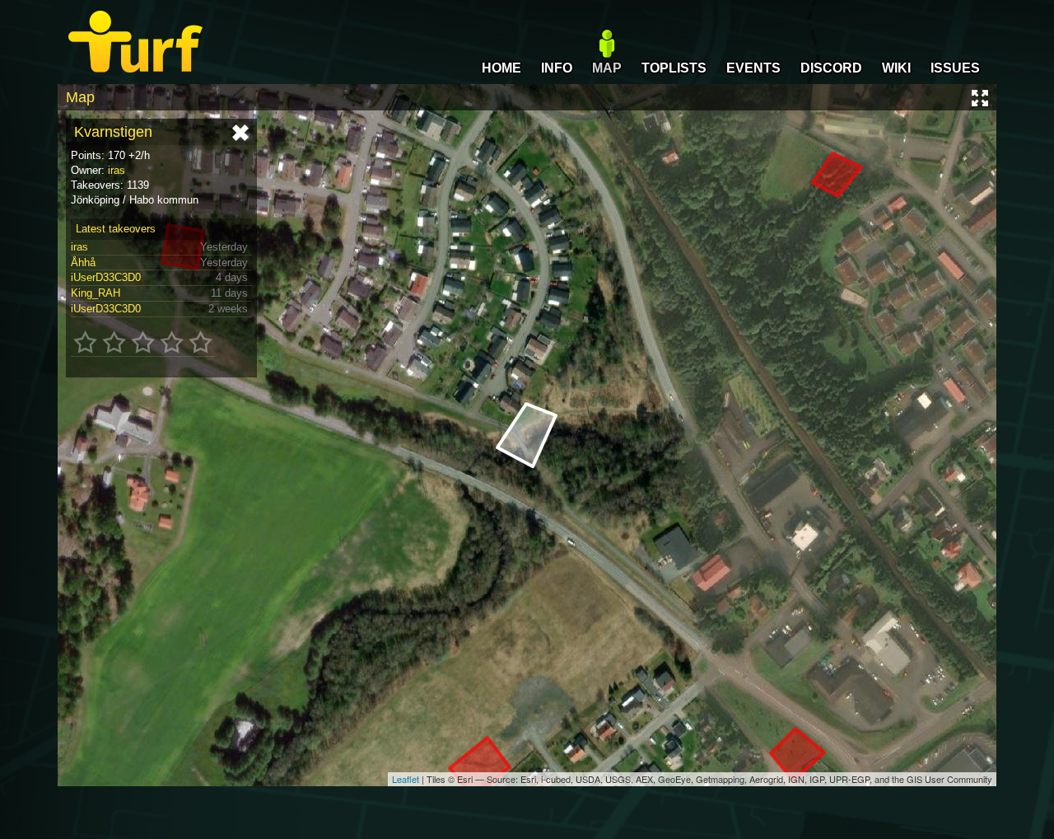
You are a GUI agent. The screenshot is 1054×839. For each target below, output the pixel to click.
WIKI (896, 68)
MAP (607, 68)
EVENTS (753, 68)
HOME (501, 68)
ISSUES (955, 68)
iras (116, 170)
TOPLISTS (674, 68)
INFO (556, 68)
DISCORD (831, 68)
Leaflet (405, 778)
